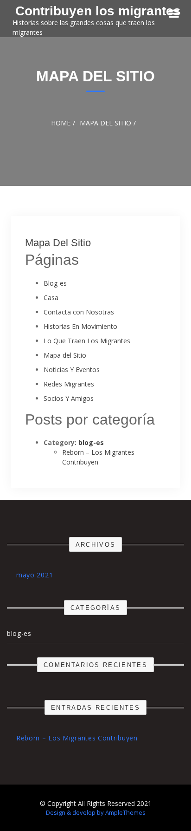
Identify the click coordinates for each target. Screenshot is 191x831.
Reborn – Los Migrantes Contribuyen (77, 737)
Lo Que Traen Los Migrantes (87, 340)
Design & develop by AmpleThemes (96, 812)
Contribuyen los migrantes (98, 11)
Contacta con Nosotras (79, 312)
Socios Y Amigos (69, 398)
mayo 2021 (34, 574)
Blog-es (55, 283)
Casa (51, 297)
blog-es (91, 442)
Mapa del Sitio (58, 243)
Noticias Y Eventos (72, 369)
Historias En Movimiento (80, 326)
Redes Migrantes (69, 384)
